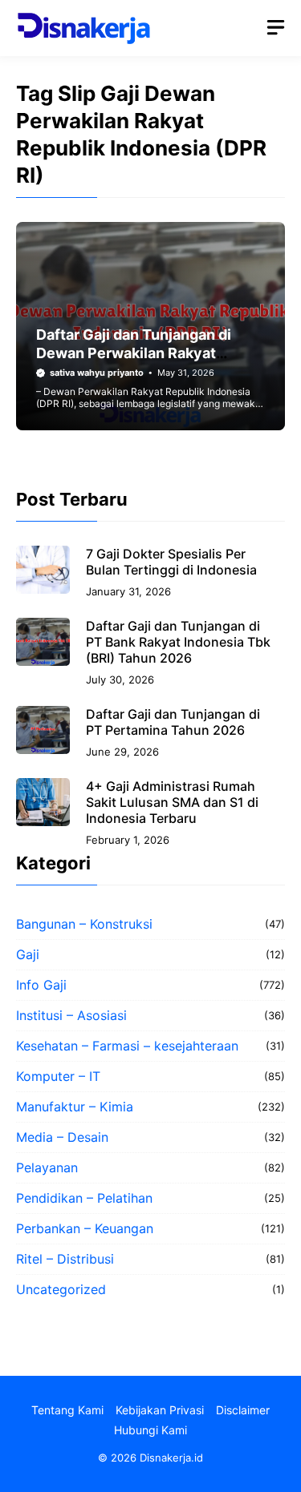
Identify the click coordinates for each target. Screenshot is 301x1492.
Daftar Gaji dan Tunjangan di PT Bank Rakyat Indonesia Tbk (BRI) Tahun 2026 (178, 642)
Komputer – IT (58, 1076)
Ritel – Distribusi (65, 1259)
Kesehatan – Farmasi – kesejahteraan (127, 1046)
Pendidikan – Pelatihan (84, 1198)
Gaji (27, 954)
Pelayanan (47, 1167)
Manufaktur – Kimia (74, 1107)
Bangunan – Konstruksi (84, 924)
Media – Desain (62, 1137)
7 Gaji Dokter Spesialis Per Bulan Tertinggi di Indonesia (171, 562)
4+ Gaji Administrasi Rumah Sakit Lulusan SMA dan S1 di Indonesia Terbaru (172, 802)
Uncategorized (61, 1289)
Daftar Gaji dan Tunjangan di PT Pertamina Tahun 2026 (173, 722)
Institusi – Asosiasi (71, 1015)
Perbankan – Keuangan (84, 1228)
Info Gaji (41, 985)
